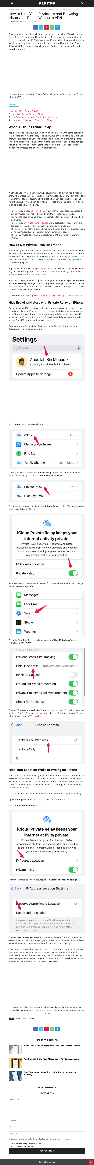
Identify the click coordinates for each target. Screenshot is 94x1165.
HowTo (18, 1019)
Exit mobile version (47, 1162)
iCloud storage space (44, 271)
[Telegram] (57, 27)
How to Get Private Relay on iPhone (27, 114)
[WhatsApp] (52, 27)
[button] (12, 3)
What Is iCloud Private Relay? (24, 111)
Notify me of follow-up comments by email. (26, 1144)
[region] (47, 72)
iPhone (23, 9)
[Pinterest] (46, 27)
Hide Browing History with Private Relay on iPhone (34, 117)
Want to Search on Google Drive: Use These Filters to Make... (53, 1046)
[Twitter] (41, 27)
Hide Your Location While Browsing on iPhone (32, 120)
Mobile (17, 9)
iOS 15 (59, 133)
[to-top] (91, 1161)
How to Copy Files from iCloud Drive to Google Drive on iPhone (51, 295)
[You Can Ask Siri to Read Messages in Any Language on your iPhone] (15, 1063)
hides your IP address (38, 223)
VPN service (35, 716)
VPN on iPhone (38, 211)
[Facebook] (35, 27)
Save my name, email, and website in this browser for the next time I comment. (40, 1139)
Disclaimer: (18, 1007)
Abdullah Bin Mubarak (18, 22)
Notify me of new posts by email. (23, 1146)
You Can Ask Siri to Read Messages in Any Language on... (51, 1059)
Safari (58, 229)
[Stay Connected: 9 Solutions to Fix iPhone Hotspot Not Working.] (15, 1076)
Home (10, 9)
